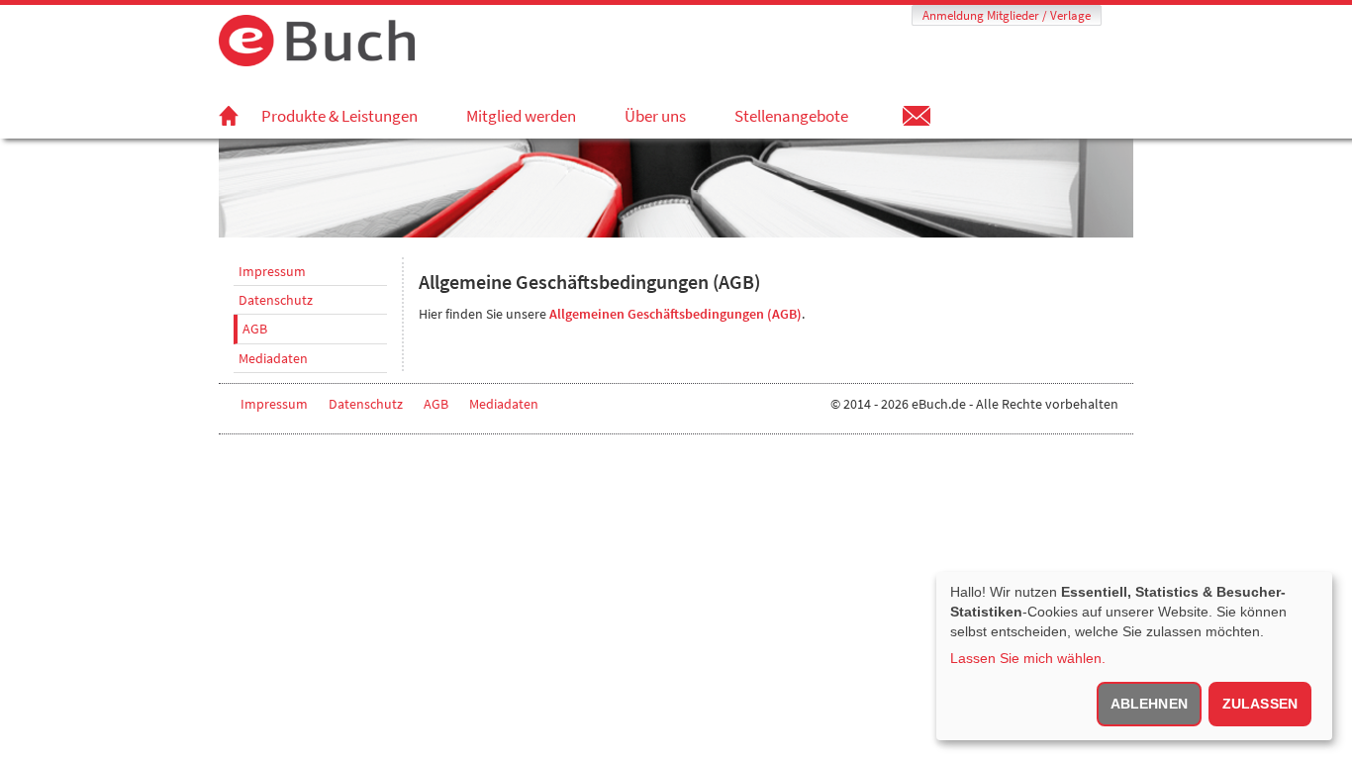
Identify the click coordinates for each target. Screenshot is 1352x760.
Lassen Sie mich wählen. (1028, 658)
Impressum (272, 271)
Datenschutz (276, 300)
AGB (254, 328)
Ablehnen (1149, 704)
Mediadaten (273, 358)
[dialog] (1134, 656)
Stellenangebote (791, 116)
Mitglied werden (521, 116)
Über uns (655, 116)
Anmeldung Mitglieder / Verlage (1006, 15)
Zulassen (1260, 704)
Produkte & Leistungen (339, 116)
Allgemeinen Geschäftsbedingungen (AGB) (675, 314)
